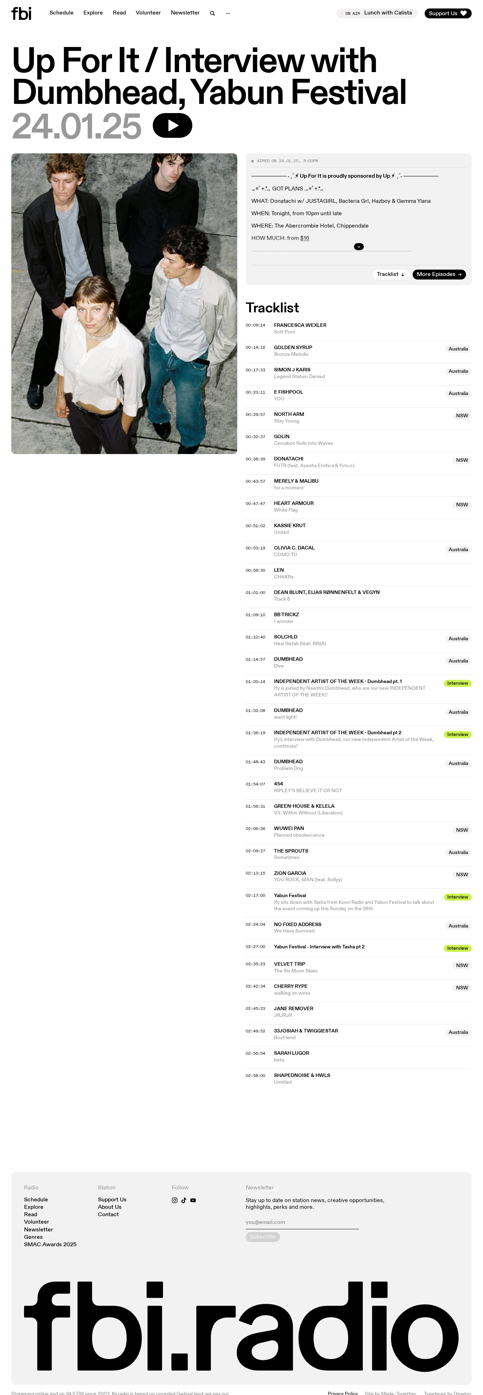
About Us (110, 1207)
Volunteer (148, 13)
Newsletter (185, 13)
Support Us (112, 1200)
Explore (93, 13)
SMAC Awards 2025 (50, 1245)
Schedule (62, 13)
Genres (33, 1237)
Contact (108, 1215)
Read (119, 13)
